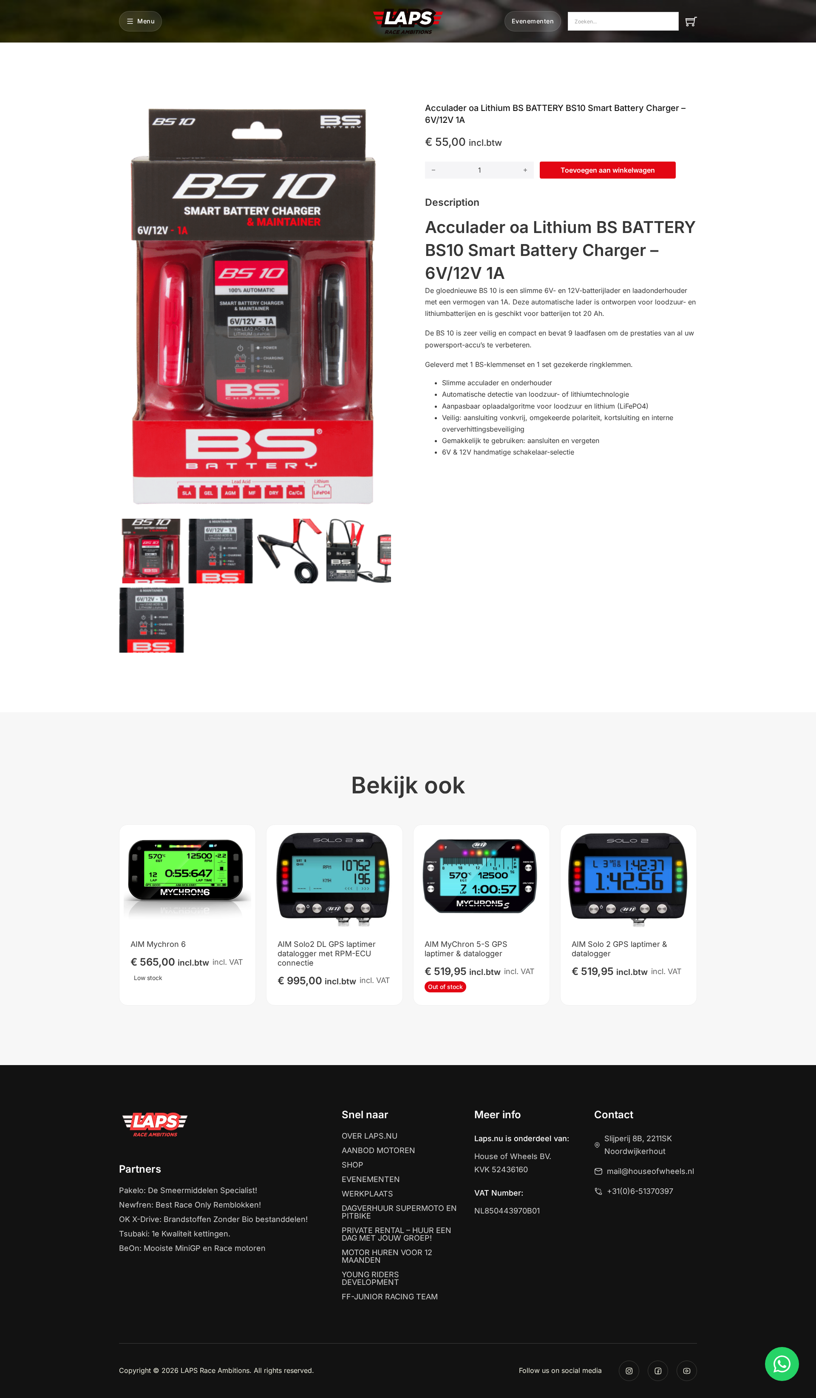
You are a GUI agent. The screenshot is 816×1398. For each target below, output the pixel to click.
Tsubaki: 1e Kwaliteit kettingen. (174, 1234)
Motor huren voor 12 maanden (387, 1256)
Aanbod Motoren (378, 1150)
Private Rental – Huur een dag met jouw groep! (396, 1234)
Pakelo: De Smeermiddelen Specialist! (188, 1190)
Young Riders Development (370, 1278)
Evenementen (533, 21)
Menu (146, 21)
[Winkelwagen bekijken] (691, 21)
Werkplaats (367, 1194)
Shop (352, 1165)
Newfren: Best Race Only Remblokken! (190, 1205)
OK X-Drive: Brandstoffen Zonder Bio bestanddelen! (213, 1219)
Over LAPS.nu (369, 1136)
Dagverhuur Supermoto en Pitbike (399, 1212)
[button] (379, 113)
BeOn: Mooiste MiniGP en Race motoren (192, 1248)
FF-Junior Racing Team (390, 1297)
